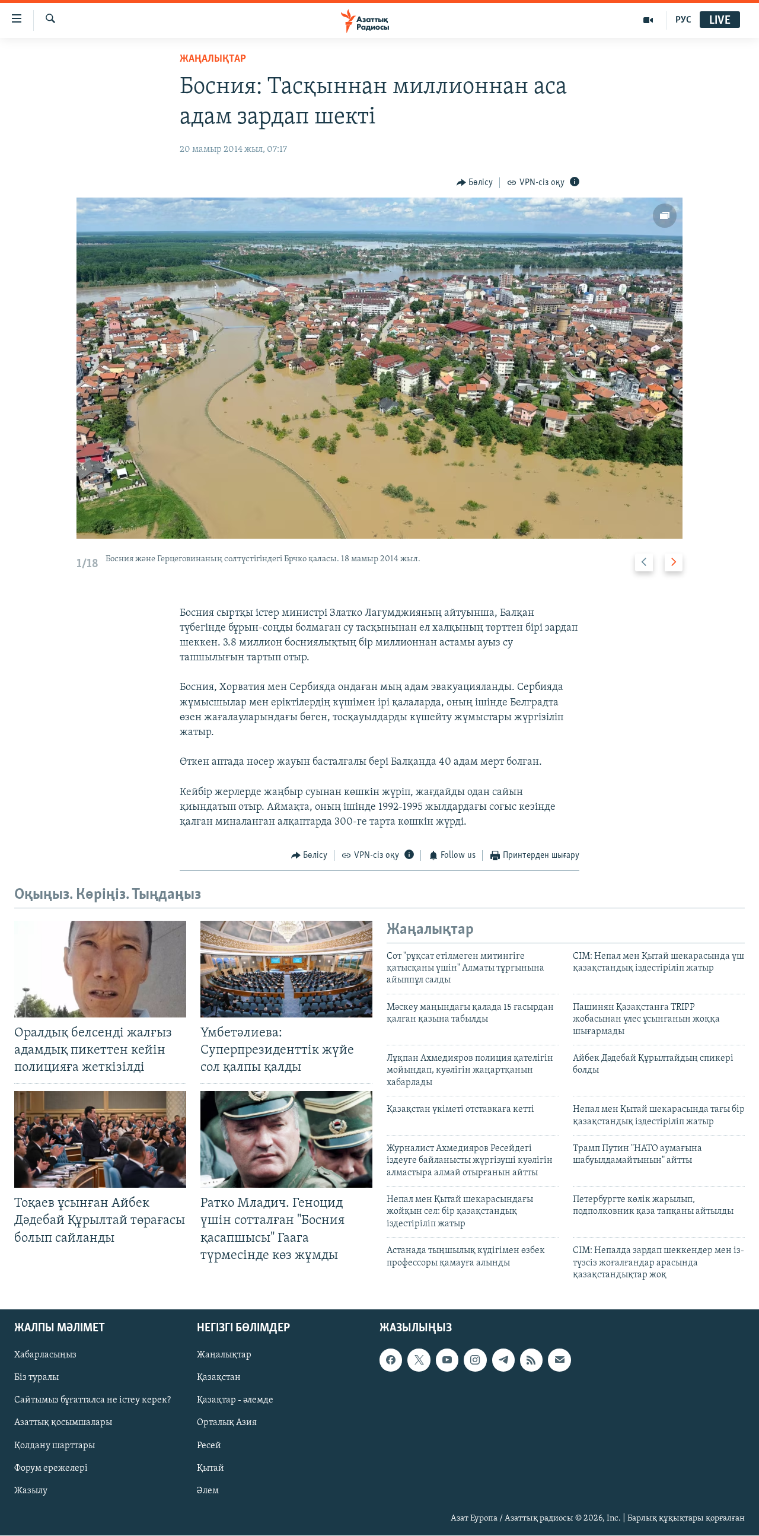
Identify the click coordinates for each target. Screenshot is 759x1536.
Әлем (208, 1491)
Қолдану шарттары (54, 1446)
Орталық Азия (227, 1423)
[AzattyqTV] (648, 20)
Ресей (209, 1446)
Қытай (210, 1468)
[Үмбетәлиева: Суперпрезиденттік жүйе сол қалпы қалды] (286, 969)
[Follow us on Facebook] (391, 1360)
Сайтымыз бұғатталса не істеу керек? (92, 1400)
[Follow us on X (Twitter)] (418, 1360)
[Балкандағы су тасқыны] (379, 368)
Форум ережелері (51, 1468)
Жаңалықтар (224, 1355)
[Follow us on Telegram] (503, 1360)
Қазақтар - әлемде (235, 1400)
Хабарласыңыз (45, 1355)
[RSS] (531, 1360)
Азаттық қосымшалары (63, 1423)
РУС (683, 20)
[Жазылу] (559, 1360)
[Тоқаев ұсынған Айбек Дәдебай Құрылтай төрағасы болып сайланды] (100, 1139)
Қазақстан (219, 1378)
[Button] (475, 182)
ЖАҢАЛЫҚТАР (213, 59)
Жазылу (30, 1491)
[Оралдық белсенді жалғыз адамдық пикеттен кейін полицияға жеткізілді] (100, 969)
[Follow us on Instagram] (475, 1360)
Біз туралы (36, 1378)
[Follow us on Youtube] (447, 1360)
